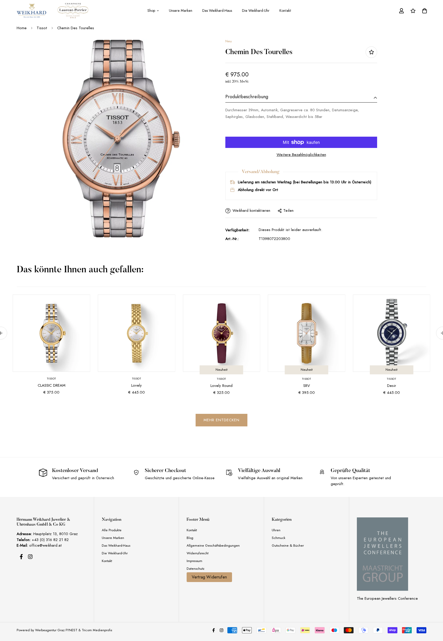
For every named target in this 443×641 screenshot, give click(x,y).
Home (22, 28)
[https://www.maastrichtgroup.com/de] (382, 554)
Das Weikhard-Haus (217, 10)
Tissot (42, 28)
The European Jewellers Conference (387, 598)
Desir (391, 385)
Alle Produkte (112, 530)
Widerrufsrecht (197, 553)
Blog (190, 537)
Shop (151, 10)
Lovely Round (221, 385)
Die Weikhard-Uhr (255, 10)
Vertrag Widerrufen (209, 577)
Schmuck (278, 537)
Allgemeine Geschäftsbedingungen (213, 545)
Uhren (276, 530)
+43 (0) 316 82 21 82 (50, 539)
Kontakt (285, 10)
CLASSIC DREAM (51, 385)
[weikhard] (31, 10)
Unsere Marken (180, 10)
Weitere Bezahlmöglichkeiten (301, 154)
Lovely (136, 385)
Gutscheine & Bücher (288, 545)
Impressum (194, 560)
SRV (306, 385)
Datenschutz (195, 568)
